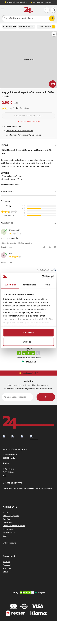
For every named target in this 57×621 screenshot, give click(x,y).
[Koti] (28, 10)
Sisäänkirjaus (8, 472)
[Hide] (55, 145)
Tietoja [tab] (47, 284)
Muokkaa (27, 342)
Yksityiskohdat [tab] (28, 284)
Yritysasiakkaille (9, 543)
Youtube (6, 561)
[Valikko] (2, 10)
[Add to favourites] (54, 33)
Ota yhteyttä (8, 522)
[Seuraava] (53, 26)
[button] (28, 223)
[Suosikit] (46, 10)
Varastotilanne (9, 532)
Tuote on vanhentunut (28, 115)
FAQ (5, 475)
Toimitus (6, 519)
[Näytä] (55, 192)
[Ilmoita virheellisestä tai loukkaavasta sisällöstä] (55, 247)
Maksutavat (8, 529)
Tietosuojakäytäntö (11, 515)
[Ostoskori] (53, 10)
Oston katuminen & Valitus (14, 525)
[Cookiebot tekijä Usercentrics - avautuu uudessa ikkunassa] (42, 277)
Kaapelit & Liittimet (26, 26)
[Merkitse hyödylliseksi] (44, 247)
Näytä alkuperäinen (25, 243)
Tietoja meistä (8, 469)
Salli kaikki (28, 332)
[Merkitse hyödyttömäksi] (50, 247)
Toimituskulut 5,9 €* (30, 373)
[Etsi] (52, 18)
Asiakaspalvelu (47, 488)
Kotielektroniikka (9, 26)
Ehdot (5, 512)
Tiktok (5, 571)
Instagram (7, 568)
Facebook (7, 565)
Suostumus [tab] (10, 284)
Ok (46, 397)
